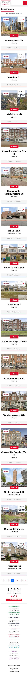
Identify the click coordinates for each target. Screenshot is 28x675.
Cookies (14, 670)
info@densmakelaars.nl (14, 634)
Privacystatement (14, 668)
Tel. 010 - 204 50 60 (14, 658)
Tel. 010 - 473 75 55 (14, 636)
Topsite (17, 671)
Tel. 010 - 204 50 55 (14, 614)
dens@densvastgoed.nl (14, 612)
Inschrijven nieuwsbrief (14, 600)
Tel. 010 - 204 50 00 (14, 647)
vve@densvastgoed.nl (14, 657)
